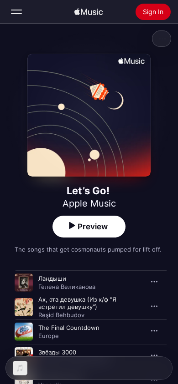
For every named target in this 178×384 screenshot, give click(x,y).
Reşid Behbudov (61, 314)
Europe (48, 335)
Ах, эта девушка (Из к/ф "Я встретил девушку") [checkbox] (77, 303)
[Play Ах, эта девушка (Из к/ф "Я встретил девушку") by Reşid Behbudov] (24, 307)
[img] (88, 12)
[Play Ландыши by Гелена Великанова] (24, 282)
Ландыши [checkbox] (52, 278)
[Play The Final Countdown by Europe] (24, 332)
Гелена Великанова (66, 286)
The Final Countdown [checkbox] (68, 327)
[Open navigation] (16, 12)
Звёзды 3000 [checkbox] (57, 352)
